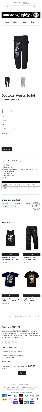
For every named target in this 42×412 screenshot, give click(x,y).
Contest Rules (30, 389)
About (18, 387)
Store (15, 22)
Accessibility (11, 387)
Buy (10, 255)
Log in (14, 384)
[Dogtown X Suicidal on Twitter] (3, 342)
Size (3, 116)
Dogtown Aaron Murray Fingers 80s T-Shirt (10, 299)
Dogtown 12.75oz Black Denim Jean (29, 258)
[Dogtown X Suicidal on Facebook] (6, 342)
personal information (18, 389)
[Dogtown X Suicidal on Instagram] (9, 342)
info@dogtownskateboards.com (15, 356)
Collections (10, 317)
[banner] (21, 15)
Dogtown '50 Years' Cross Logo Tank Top (10, 258)
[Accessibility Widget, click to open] (36, 206)
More (32, 22)
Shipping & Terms (27, 387)
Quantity (4, 133)
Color (3, 124)
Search (4, 387)
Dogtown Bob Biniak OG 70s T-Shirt (30, 299)
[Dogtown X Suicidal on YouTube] (13, 342)
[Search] (34, 6)
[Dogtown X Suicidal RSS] (16, 342)
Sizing (9, 389)
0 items (17, 2)
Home (7, 22)
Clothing (16, 317)
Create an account (23, 384)
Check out (26, 2)
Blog (24, 22)
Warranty (36, 387)
